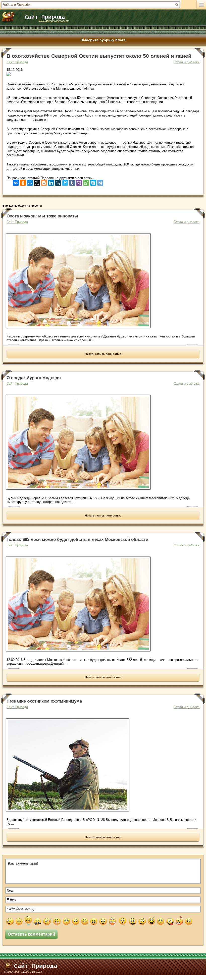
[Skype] (93, 182)
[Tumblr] (72, 182)
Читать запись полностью (103, 353)
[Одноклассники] (23, 182)
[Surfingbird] (65, 182)
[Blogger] (44, 182)
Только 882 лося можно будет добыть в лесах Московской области (77, 539)
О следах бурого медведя (34, 377)
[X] (37, 182)
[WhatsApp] (86, 182)
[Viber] (79, 182)
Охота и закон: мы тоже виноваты (42, 216)
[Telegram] (100, 182)
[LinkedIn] (51, 182)
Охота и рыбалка (186, 62)
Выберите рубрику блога (103, 40)
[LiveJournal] (58, 182)
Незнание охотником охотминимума (44, 701)
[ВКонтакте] (16, 182)
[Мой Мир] (30, 182)
